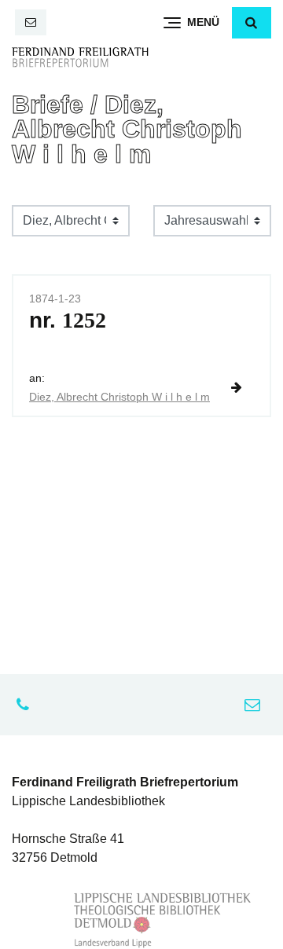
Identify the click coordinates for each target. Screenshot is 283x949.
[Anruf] (27, 704)
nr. (67, 320)
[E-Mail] (30, 22)
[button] (251, 22)
